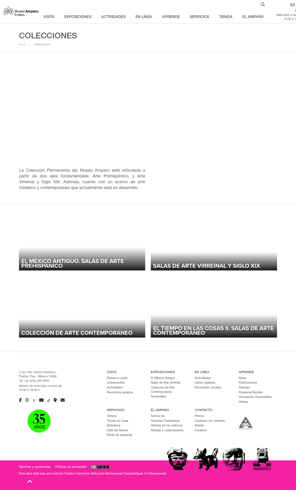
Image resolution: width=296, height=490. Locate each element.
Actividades (115, 387)
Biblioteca (113, 425)
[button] (263, 4)
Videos (243, 402)
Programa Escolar (250, 392)
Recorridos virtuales (208, 387)
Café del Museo (117, 430)
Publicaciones (248, 383)
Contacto (201, 430)
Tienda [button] (225, 17)
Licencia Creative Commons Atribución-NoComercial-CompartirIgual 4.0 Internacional (109, 473)
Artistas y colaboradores (167, 430)
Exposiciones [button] (77, 17)
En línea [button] (144, 17)
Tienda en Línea (117, 421)
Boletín (199, 425)
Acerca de (157, 416)
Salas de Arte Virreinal (165, 383)
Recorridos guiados (120, 392)
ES (292, 5)
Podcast (244, 387)
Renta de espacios (119, 435)
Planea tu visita (117, 378)
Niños (242, 378)
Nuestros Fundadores (165, 421)
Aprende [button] (171, 17)
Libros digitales (205, 383)
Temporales (158, 396)
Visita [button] (48, 17)
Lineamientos (116, 383)
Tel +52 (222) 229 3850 (34, 381)
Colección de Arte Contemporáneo (163, 390)
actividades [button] (113, 17)
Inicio (22, 44)
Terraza (111, 416)
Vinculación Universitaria (255, 397)
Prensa (199, 416)
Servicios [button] (199, 17)
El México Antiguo (163, 378)
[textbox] (82, 179)
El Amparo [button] (253, 17)
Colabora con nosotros (210, 421)
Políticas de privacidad (70, 467)
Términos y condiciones (35, 467)
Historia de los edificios (166, 425)
